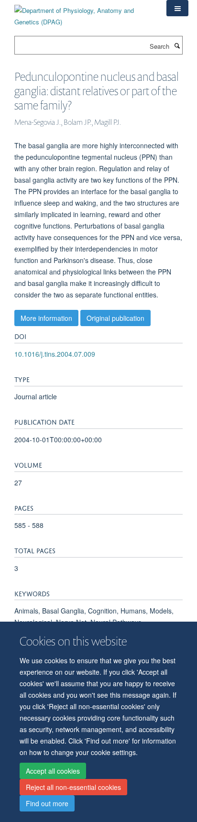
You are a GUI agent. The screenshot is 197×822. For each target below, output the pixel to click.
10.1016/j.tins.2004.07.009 (54, 354)
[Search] (177, 45)
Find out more (47, 803)
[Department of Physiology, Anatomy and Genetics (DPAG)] (83, 12)
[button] (177, 8)
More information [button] (46, 318)
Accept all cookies (53, 771)
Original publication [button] (115, 318)
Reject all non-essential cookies (73, 787)
